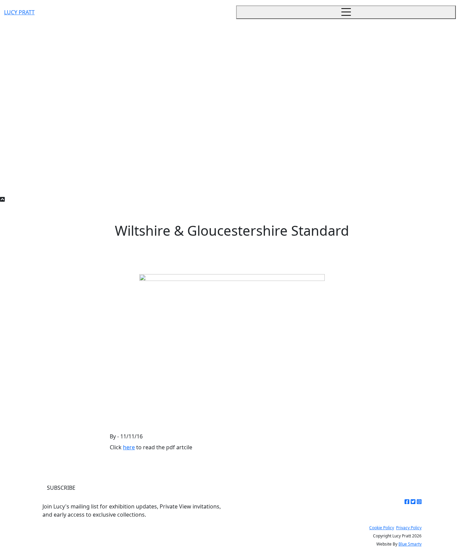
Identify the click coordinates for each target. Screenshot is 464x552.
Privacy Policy (409, 528)
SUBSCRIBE (61, 487)
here (129, 447)
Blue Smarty (410, 544)
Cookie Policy (381, 528)
